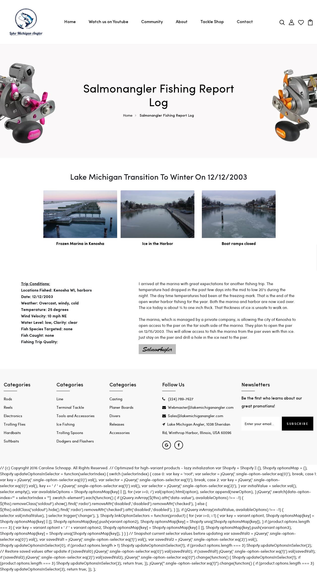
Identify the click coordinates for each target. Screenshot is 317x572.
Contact (245, 22)
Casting (115, 398)
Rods (8, 398)
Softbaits (11, 440)
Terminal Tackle (70, 407)
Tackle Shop (212, 22)
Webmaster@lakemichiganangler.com (201, 407)
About (181, 22)
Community (152, 22)
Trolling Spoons (69, 432)
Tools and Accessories (75, 415)
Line (59, 398)
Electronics (13, 415)
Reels (8, 407)
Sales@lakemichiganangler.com (195, 415)
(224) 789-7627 (180, 398)
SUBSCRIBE (297, 423)
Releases (116, 424)
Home (70, 22)
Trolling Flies (15, 424)
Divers (114, 415)
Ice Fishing (65, 424)
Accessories (119, 432)
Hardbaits (12, 432)
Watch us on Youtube (108, 22)
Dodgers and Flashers (75, 440)
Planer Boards (121, 407)
